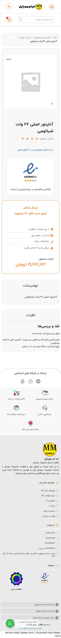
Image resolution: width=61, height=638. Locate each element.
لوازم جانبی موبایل (41, 37)
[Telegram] (38, 381)
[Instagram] (30, 381)
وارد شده (32, 346)
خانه (55, 37)
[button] (52, 7)
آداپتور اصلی (23, 149)
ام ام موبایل (51, 459)
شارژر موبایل (25, 37)
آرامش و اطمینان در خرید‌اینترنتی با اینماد (30, 189)
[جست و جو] (20, 19)
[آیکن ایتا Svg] (23, 381)
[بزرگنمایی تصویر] (52, 104)
